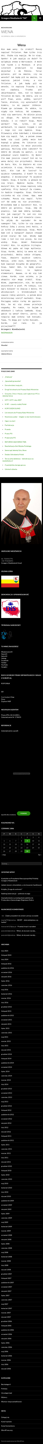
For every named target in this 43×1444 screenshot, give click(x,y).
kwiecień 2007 (6, 1308)
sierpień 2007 (6, 1291)
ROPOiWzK (5, 683)
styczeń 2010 (6, 1196)
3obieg (3, 658)
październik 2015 (7, 1015)
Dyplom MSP (6, 701)
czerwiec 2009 (6, 1218)
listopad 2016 (6, 964)
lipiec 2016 (5, 981)
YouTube (4, 665)
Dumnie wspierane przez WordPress (12, 1441)
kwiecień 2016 (6, 994)
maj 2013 (4, 1102)
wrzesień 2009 (6, 1205)
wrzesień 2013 (6, 1093)
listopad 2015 (6, 1011)
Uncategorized (6, 1393)
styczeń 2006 (6, 1369)
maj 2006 (4, 1351)
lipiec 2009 (5, 1214)
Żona (3, 699)
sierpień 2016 (6, 977)
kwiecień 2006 (6, 1356)
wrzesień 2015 (6, 1020)
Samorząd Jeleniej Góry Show (16, 450)
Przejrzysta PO (10, 438)
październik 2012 (7, 1114)
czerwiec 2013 (6, 1097)
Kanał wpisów (6, 1422)
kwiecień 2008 (6, 1257)
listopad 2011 (6, 1136)
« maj (4, 855)
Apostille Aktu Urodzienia (8, 814)
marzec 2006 (6, 1360)
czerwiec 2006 (6, 1347)
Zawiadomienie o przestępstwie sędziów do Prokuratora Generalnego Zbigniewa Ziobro (17, 899)
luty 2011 (4, 1158)
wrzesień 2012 (6, 1119)
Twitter (4, 663)
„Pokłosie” (8, 377)
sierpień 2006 (6, 1338)
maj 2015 (4, 1037)
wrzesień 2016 (6, 972)
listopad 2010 (6, 1170)
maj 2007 (4, 1304)
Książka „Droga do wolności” (11, 889)
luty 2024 (4, 959)
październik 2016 (7, 968)
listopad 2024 (6, 955)
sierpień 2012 (6, 1123)
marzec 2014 (6, 1080)
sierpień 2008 (6, 1239)
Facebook (4, 660)
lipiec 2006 (5, 1343)
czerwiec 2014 (6, 1076)
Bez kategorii (6, 27)
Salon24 (4, 656)
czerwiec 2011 (6, 1149)
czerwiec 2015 (6, 1033)
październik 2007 (7, 1282)
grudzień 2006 (6, 1321)
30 (27, 851)
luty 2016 (4, 1002)
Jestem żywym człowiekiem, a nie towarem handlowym (21, 885)
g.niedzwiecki (20, 36)
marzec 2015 (6, 1041)
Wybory (4, 1397)
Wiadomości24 (6, 652)
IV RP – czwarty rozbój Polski (16, 404)
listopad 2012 (6, 1110)
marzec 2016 (6, 998)
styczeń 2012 (6, 1132)
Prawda (8, 429)
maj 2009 (4, 1222)
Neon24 (4, 654)
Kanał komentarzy (8, 1426)
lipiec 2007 (5, 1295)
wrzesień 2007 (6, 1287)
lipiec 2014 (5, 1071)
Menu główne (40, 18)
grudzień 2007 (6, 1274)
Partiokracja (9, 425)
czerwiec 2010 (6, 1179)
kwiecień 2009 (6, 1226)
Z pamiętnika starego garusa (15, 465)
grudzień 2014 (6, 1054)
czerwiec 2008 (6, 1248)
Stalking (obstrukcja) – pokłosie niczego (15, 894)
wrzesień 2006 (6, 1334)
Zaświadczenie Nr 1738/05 (11, 717)
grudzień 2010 (6, 1166)
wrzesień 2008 (6, 1235)
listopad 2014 (6, 1058)
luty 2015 (4, 1046)
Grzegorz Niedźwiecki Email (11, 563)
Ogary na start (10, 421)
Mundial (7, 343)
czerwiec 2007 (6, 1300)
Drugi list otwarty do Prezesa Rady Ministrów (21, 389)
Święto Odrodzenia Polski (14, 454)
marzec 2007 (6, 1313)
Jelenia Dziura (7, 352)
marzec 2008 (6, 1261)
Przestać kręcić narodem (27, 926)
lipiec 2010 (5, 1175)
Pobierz (24, 813)
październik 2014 (7, 1063)
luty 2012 (4, 1127)
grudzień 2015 (6, 1007)
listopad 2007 (6, 1278)
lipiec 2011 (5, 1145)
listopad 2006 (6, 1326)
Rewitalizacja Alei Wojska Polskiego (18, 446)
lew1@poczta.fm (7, 332)
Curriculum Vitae (7, 697)
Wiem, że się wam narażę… (26, 931)
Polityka (4, 1389)
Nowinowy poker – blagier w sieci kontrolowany (22, 417)
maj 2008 (4, 1252)
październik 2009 (7, 1201)
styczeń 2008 (6, 1270)
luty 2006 (4, 1364)
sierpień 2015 (6, 1024)
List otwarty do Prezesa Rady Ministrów (19, 413)
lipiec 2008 (5, 1244)
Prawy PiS (8, 434)
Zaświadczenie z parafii (9, 731)
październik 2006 (7, 1330)
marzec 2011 (6, 1153)
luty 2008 (4, 1265)
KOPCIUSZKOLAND (12, 408)
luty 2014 (4, 1084)
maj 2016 (4, 990)
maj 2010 (4, 1183)
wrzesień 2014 (6, 1067)
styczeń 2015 (6, 1050)
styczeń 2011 (6, 1162)
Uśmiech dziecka (11, 469)
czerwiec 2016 (6, 985)
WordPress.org (6, 1430)
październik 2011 (7, 1140)
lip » (39, 855)
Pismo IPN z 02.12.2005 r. (10, 715)
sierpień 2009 (6, 1209)
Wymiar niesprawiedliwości (11, 1402)
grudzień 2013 (6, 1089)
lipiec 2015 (5, 1028)
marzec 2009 (6, 1231)
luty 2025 (4, 951)
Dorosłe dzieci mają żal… (14, 385)
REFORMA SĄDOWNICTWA (15, 442)
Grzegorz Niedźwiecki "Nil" (14, 18)
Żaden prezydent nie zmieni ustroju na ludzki (21, 916)
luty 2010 (4, 1192)
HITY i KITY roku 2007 (13, 400)
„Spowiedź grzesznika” (13, 381)
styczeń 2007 (6, 1317)
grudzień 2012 (6, 1106)
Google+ (4, 667)
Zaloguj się (5, 1417)
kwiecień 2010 (6, 1188)
